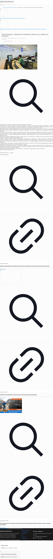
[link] (13, 5)
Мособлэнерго (11, 38)
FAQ (22, 535)
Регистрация (24, 533)
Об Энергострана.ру (26, 530)
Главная (4, 7)
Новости (7, 7)
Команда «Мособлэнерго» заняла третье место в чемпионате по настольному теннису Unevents (24, 266)
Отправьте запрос (3, 528)
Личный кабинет (25, 531)
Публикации (24, 538)
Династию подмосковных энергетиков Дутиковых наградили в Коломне (18, 394)
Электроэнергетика (13, 7)
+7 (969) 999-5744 (38, 536)
